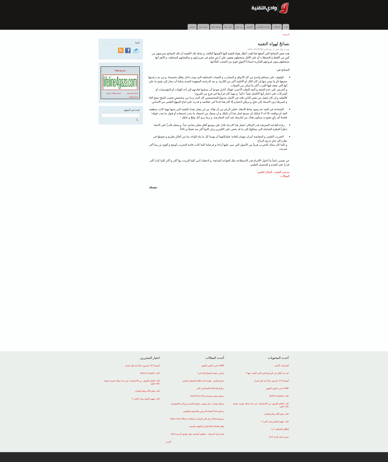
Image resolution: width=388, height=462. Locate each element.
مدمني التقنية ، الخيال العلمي (273, 172)
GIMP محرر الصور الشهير (277, 388)
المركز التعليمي (263, 26)
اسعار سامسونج (132, 93)
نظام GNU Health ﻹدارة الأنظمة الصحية (206, 426)
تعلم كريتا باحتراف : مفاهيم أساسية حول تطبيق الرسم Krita (197, 434)
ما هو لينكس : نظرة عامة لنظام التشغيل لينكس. (203, 380)
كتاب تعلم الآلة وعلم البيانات (276, 414)
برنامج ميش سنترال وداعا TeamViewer (207, 395)
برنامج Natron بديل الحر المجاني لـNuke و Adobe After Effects (197, 418)
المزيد (168, 441)
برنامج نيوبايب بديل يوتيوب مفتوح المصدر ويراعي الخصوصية (197, 403)
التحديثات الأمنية (282, 365)
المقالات (276, 26)
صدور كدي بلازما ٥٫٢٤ (279, 436)
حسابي (192, 26)
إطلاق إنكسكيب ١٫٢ (280, 429)
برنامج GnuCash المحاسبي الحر (210, 388)
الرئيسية (286, 34)
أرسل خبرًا (203, 26)
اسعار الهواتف (133, 97)
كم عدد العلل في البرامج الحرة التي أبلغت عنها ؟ (267, 373)
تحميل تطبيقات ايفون (113, 93)
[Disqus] (217, 227)
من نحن (239, 26)
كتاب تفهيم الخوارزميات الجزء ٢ (275, 421)
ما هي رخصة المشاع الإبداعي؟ (210, 373)
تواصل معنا (216, 26)
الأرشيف (249, 26)
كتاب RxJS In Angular (279, 395)
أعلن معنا (228, 26)
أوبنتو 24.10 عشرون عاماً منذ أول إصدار (271, 380)
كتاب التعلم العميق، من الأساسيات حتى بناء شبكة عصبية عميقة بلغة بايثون (261, 405)
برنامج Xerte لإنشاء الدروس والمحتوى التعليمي (203, 411)
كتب (286, 26)
